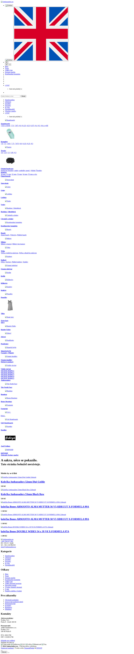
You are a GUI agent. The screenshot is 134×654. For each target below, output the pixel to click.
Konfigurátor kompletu (12, 74)
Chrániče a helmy (7, 219)
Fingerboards (5, 176)
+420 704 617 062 (7, 541)
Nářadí (33, 170)
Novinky (8, 105)
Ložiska (3, 197)
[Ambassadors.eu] (7, 2)
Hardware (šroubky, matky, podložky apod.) (15, 170)
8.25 (28, 125)
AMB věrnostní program (13, 583)
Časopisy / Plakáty (7, 353)
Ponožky (4, 297)
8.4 (36, 125)
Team (7, 68)
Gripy (3, 190)
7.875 (16, 125)
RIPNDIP (4, 453)
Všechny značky (10, 111)
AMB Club (9, 70)
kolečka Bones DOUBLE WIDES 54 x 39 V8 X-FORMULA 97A (35, 531)
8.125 (24, 125)
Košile (3, 276)
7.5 (5, 143)
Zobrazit (33, 477)
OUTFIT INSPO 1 (7, 371)
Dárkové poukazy (7, 362)
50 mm (3, 174)
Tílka (3, 313)
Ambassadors (5, 380)
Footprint (4, 409)
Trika (3, 251)
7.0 (2, 143)
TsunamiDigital (29, 648)
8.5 (39, 125)
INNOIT (39, 648)
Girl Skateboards (7, 423)
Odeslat (4, 652)
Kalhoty (3, 260)
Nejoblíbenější (10, 109)
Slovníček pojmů (10, 585)
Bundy (3, 233)
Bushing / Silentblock (8, 212)
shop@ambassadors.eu (8, 547)
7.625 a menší (5, 125)
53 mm (19, 174)
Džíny (3, 262)
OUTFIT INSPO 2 (7, 373)
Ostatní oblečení (6, 269)
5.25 (5, 152)
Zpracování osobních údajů (14, 602)
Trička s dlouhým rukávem (28, 253)
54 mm (25, 174)
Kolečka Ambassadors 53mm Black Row (22, 494)
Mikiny (3, 242)
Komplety (4, 142)
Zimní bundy (5, 235)
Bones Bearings (6, 401)
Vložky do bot (6, 369)
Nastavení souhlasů (7, 648)
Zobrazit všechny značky (10, 455)
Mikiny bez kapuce (18, 244)
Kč (7, 64)
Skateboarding (10, 100)
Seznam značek (10, 72)
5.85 (11, 152)
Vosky (3, 205)
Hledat (23, 96)
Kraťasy (8, 262)
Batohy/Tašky (6, 330)
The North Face (6, 387)
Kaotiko (3, 430)
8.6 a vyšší (44, 125)
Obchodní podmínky (12, 600)
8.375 (32, 125)
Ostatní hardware (7, 169)
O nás (7, 589)
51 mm (8, 174)
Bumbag (4, 394)
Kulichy (3, 290)
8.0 (20, 125)
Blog (6, 66)
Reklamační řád (10, 604)
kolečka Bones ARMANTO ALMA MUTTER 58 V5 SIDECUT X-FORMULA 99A (45, 519)
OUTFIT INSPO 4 (7, 376)
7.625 (8, 143)
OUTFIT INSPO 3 (7, 375)
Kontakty (8, 605)
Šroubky (39, 170)
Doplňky (8, 104)
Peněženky (4, 344)
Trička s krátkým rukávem (9, 253)
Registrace (8, 607)
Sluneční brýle (6, 351)
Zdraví (3, 337)
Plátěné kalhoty (17, 262)
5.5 (9, 152)
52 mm (14, 174)
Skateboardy (5, 124)
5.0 (2, 152)
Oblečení (8, 102)
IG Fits (7, 107)
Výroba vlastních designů (13, 587)
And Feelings (5, 446)
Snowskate (4, 183)
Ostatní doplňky (6, 360)
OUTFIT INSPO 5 (7, 378)
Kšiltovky (4, 283)
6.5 (15, 152)
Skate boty (4, 321)
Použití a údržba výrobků (13, 591)
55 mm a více (32, 174)
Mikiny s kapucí (6, 244)
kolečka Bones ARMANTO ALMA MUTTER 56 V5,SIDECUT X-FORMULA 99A (45, 506)
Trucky (3, 151)
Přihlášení (8, 609)
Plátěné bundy (22, 235)
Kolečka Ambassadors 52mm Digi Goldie (23, 481)
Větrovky (13, 235)
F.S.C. (3, 416)
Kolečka (4, 172)
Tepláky (25, 262)
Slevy (3, 322)
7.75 (12, 125)
